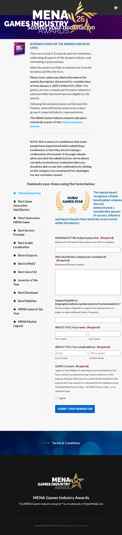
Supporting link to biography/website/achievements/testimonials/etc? (88, 302)
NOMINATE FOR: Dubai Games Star (84, 238)
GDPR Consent (72, 366)
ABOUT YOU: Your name (77, 327)
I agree (62, 398)
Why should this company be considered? (81, 258)
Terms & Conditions (81, 526)
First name (61, 338)
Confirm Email (96, 358)
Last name (94, 338)
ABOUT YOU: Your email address (82, 347)
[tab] (30, 193)
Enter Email (61, 358)
